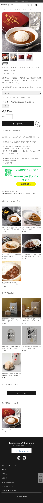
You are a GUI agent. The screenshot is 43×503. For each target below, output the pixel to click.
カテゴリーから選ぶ (14, 9)
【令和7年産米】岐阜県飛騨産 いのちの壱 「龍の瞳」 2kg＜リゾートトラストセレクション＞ (11, 348)
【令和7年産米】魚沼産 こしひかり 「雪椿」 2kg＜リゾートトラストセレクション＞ (11, 320)
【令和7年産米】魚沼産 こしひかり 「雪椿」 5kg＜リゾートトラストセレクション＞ (31, 320)
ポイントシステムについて (9, 465)
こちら (16, 97)
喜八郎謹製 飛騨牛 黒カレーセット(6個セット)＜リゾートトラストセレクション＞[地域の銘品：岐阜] (11, 284)
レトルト (32, 9)
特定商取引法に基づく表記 (9, 490)
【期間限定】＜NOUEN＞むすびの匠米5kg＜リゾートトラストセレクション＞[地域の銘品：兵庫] (11, 375)
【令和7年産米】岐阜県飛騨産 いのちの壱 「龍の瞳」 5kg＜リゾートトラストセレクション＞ (31, 348)
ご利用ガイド (5, 478)
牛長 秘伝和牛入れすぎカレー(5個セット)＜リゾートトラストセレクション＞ (31, 256)
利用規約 (4, 474)
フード (24, 9)
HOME (4, 9)
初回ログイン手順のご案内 (22, 1)
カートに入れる (18, 124)
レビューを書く (21, 393)
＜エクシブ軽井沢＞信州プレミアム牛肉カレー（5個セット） (31, 228)
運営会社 (4, 470)
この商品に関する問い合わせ (11, 131)
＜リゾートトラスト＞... (8, 429)
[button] (3, 32)
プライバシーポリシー (8, 486)
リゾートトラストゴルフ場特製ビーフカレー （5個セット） (11, 255)
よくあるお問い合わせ (8, 482)
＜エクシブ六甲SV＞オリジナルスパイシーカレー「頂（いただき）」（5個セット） (11, 229)
